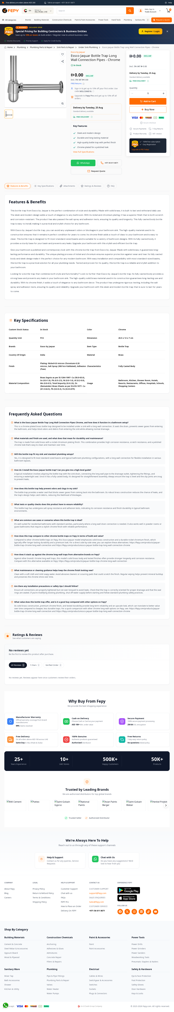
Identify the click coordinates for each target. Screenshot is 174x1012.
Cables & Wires (96, 976)
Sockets (92, 989)
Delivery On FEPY (68, 910)
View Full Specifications (83, 152)
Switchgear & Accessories (100, 980)
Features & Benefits (19, 186)
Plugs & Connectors (98, 993)
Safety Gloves (138, 984)
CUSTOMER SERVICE (98, 906)
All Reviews (17, 665)
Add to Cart (150, 101)
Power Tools (138, 937)
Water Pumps (53, 993)
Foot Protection (138, 980)
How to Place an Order (71, 906)
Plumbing (52, 969)
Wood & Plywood (11, 957)
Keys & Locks (137, 993)
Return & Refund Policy (43, 893)
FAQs (63, 897)
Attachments (69, 186)
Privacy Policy (39, 889)
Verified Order (53, 665)
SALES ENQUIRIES (97, 897)
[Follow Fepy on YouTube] (155, 911)
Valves (49, 984)
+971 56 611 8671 (97, 910)
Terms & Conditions (41, 897)
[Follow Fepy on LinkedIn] (141, 911)
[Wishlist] (62, 54)
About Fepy (9, 889)
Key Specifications (46, 186)
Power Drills (137, 944)
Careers (7, 897)
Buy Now (149, 109)
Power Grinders (139, 948)
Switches (93, 984)
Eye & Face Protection (141, 976)
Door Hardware (138, 989)
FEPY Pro (65, 902)
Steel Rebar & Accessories (16, 948)
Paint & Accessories (99, 937)
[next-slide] (166, 805)
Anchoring (51, 944)
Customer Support (69, 889)
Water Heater (53, 989)
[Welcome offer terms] (93, 91)
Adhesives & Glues (55, 948)
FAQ (112, 186)
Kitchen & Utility (11, 989)
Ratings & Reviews (93, 186)
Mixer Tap (8, 976)
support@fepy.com (97, 893)
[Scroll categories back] (22, 20)
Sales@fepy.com (96, 902)
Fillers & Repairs (54, 961)
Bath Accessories (12, 980)
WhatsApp (85, 163)
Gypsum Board (11, 953)
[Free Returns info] (83, 84)
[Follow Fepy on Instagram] (134, 911)
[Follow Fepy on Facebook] (120, 911)
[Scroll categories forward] (148, 20)
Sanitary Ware (12, 969)
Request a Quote (163, 20)
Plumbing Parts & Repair (58, 980)
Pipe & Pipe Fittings (55, 976)
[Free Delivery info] (92, 117)
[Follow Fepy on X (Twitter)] (127, 911)
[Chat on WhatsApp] (5, 1005)
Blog (6, 893)
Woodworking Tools (140, 957)
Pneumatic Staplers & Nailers (145, 961)
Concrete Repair (54, 957)
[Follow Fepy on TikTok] (148, 911)
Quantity (133, 88)
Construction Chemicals (60, 937)
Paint (91, 944)
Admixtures (52, 953)
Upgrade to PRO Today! (140, 149)
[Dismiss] (167, 31)
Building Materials (14, 937)
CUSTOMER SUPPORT (98, 889)
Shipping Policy (40, 902)
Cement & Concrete (13, 944)
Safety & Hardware (142, 969)
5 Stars (34, 665)
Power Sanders (138, 953)
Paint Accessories (97, 948)
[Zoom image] (62, 103)
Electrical (94, 969)
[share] (62, 61)
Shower (7, 984)
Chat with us (66, 893)
